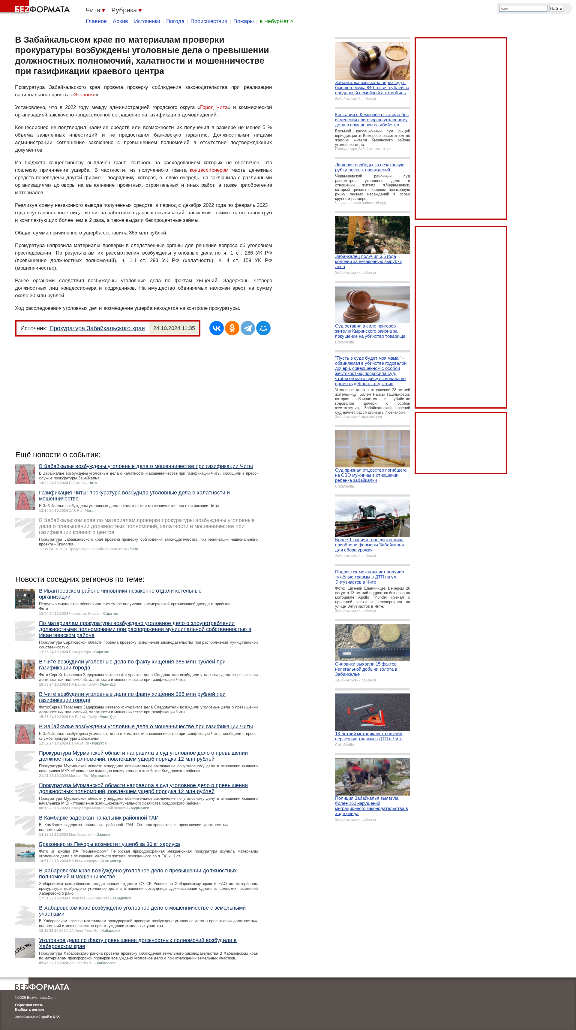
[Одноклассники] (232, 328)
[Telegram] (248, 328)
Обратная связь (29, 1005)
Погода (175, 21)
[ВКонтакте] (216, 328)
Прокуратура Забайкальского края (97, 328)
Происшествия (208, 21)
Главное (96, 21)
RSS (56, 1017)
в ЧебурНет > (276, 21)
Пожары (243, 21)
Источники (147, 21)
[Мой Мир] (263, 328)
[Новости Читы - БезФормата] (36, 7)
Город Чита (214, 107)
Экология (84, 95)
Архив (120, 21)
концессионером (209, 170)
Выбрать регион (29, 1009)
